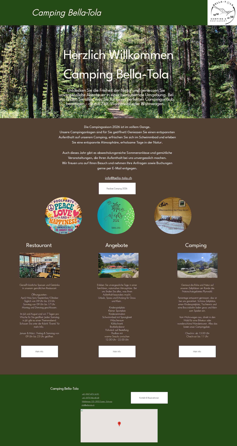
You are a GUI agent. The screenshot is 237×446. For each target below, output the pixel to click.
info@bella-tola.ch (118, 178)
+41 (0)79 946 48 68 (90, 398)
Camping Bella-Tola (64, 389)
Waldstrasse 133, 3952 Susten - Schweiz (97, 401)
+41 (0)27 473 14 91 (90, 394)
